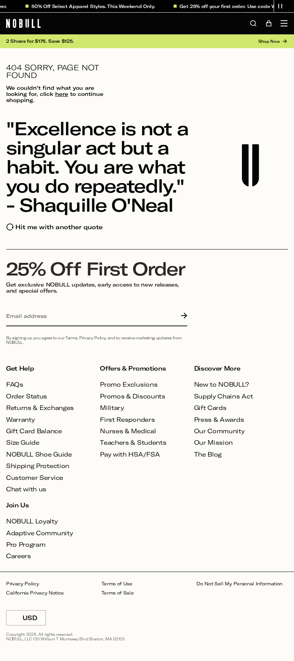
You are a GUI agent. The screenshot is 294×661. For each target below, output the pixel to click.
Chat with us (26, 489)
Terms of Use (116, 583)
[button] (280, 6)
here (61, 94)
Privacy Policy (22, 583)
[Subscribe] (182, 316)
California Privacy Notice (35, 592)
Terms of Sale (117, 592)
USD (34, 619)
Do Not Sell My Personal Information (239, 583)
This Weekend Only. (128, 6)
